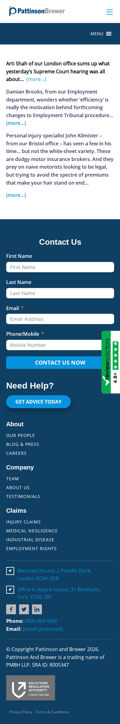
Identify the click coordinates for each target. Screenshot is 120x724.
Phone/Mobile (22, 334)
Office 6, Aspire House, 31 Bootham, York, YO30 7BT (58, 593)
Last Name (18, 282)
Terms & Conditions (52, 711)
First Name (19, 256)
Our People (20, 435)
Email (12, 308)
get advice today (38, 401)
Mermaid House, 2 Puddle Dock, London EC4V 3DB (54, 574)
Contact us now (60, 362)
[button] (96, 34)
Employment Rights (31, 548)
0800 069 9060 (41, 621)
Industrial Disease (30, 539)
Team (12, 478)
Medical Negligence (32, 531)
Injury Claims (23, 522)
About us (18, 487)
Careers (16, 453)
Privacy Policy (20, 711)
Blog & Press (22, 444)
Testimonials (23, 496)
